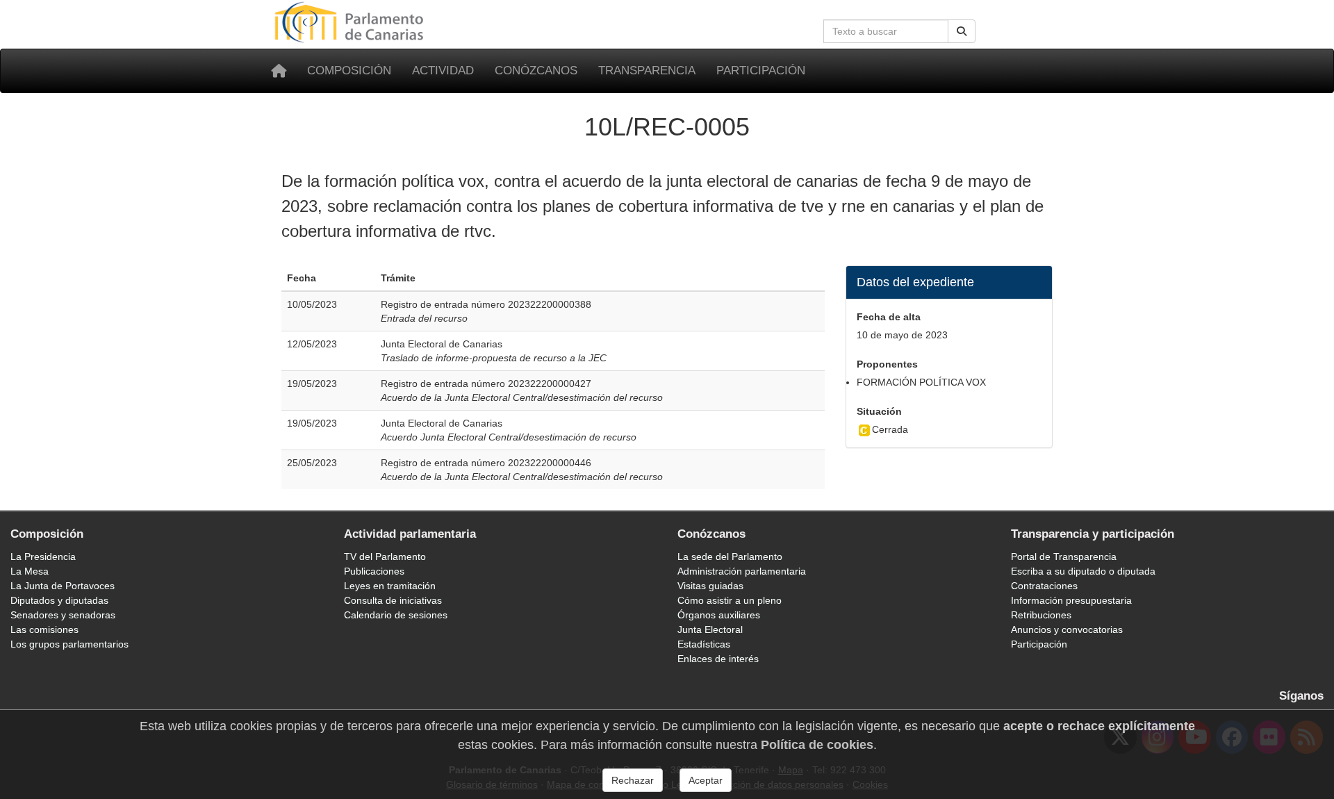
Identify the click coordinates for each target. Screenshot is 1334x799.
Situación (879, 411)
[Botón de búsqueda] (961, 31)
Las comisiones (44, 629)
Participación (760, 70)
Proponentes (887, 364)
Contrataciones (1044, 585)
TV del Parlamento (385, 556)
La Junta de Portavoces (62, 585)
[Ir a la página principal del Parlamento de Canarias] (351, 21)
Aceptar (706, 780)
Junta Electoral (710, 629)
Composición (349, 70)
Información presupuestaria (1071, 600)
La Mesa (29, 571)
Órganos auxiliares (718, 614)
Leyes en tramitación (390, 585)
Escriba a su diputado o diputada (1083, 571)
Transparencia (646, 70)
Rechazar (632, 780)
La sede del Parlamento (729, 556)
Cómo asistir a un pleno (729, 600)
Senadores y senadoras (62, 614)
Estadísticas (703, 644)
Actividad (443, 70)
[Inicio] (279, 70)
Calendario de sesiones (395, 614)
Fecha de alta (889, 316)
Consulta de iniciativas (393, 600)
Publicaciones (374, 571)
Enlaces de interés (718, 658)
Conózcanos (536, 70)
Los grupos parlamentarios (69, 644)
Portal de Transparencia (1064, 556)
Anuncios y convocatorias (1067, 629)
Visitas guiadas (710, 585)
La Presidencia (43, 556)
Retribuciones (1041, 614)
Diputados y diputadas (59, 600)
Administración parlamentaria (741, 571)
